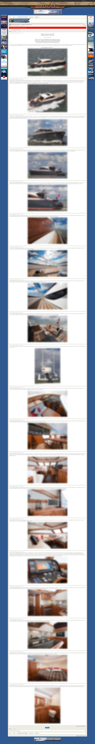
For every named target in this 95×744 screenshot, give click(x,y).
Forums (49, 7)
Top (84, 735)
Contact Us (78, 735)
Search (53, 7)
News (36, 7)
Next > (15, 31)
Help (80, 735)
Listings (58, 7)
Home (40, 7)
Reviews (44, 7)
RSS (86, 735)
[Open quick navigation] (85, 733)
